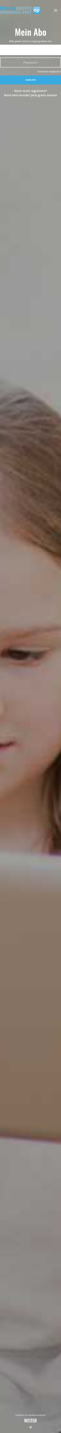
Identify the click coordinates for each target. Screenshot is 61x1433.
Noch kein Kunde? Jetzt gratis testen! (30, 95)
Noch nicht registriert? (30, 91)
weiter (30, 1421)
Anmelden (30, 80)
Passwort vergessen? (49, 71)
